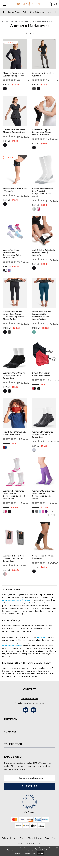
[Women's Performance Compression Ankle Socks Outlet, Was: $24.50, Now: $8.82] (44, 413)
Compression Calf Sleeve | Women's (43, 557)
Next (56, 12)
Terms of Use (26, 838)
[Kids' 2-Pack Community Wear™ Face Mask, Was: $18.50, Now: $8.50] (15, 413)
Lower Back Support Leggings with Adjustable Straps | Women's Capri (42, 315)
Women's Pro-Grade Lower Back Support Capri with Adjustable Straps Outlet (13, 315)
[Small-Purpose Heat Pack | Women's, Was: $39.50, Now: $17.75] (15, 169)
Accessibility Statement (28, 843)
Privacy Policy (9, 838)
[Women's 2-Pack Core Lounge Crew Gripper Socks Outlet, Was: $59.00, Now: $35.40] (15, 537)
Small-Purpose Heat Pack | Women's (15, 189)
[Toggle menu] (4, 4)
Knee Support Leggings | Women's (44, 74)
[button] (50, 4)
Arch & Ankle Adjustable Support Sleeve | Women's (43, 252)
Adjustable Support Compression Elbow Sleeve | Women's (41, 132)
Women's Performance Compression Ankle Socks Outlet (42, 434)
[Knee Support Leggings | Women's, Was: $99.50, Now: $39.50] (44, 54)
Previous (3, 12)
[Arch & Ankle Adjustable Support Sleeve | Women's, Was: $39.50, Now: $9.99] (44, 231)
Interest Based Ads (46, 838)
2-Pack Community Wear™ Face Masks (41, 374)
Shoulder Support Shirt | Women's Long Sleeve (14, 74)
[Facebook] (33, 710)
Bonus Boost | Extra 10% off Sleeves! (29, 12)
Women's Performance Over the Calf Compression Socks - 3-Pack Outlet (14, 494)
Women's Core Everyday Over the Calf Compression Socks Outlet (43, 494)
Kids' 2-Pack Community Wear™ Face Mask (14, 433)
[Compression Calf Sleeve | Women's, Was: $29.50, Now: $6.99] (44, 537)
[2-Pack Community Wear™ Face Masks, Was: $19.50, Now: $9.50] (44, 354)
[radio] (5, 88)
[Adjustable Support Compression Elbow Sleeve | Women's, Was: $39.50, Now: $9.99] (44, 110)
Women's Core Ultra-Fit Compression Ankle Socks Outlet (14, 375)
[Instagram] (25, 710)
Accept (40, 853)
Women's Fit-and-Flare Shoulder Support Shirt (14, 131)
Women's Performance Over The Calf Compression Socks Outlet (42, 192)
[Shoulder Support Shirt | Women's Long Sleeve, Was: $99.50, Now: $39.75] (15, 54)
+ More (52, 513)
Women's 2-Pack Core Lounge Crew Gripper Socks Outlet (13, 558)
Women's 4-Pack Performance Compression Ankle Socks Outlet (12, 254)
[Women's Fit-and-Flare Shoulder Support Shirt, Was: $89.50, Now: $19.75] (15, 110)
